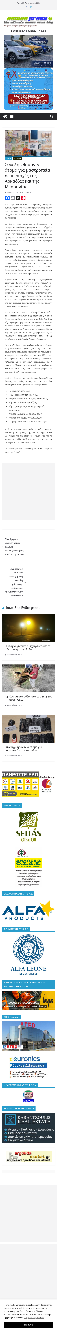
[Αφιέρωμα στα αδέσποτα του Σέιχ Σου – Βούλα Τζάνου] (28, 666)
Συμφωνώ (28, 1325)
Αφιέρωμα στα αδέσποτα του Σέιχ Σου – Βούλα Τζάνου (28, 698)
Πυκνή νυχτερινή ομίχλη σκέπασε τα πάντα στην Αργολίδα (28, 647)
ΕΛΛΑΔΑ (8, 158)
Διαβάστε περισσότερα (34, 1317)
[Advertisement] (28, 491)
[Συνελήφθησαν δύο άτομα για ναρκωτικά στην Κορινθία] (28, 716)
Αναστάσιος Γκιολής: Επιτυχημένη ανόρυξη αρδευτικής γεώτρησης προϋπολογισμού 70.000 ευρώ (14, 582)
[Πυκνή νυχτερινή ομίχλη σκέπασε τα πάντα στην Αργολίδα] (28, 615)
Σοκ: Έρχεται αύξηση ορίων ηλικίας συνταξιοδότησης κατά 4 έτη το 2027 (14, 547)
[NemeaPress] (5, 116)
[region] (28, 1314)
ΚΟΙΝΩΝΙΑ (17, 158)
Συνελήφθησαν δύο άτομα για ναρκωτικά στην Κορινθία (23, 748)
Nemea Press (26, 192)
